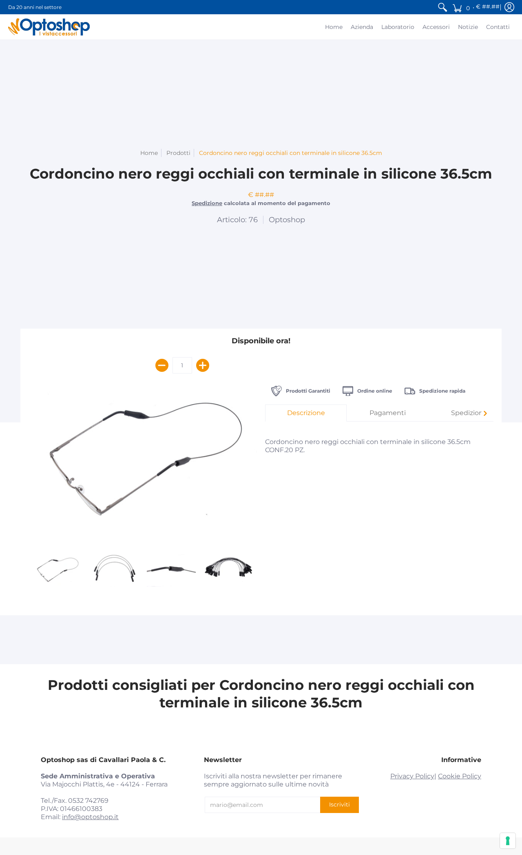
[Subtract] (161, 365)
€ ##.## (488, 6)
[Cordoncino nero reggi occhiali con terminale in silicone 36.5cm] (57, 570)
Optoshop (287, 219)
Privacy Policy (412, 776)
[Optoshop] (49, 27)
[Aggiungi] (202, 365)
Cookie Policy (459, 776)
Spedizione (207, 203)
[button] (475, 7)
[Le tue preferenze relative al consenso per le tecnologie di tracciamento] (507, 840)
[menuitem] (442, 7)
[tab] (306, 413)
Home (149, 153)
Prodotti (178, 153)
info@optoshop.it (90, 817)
